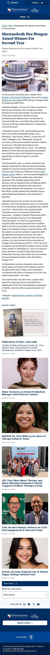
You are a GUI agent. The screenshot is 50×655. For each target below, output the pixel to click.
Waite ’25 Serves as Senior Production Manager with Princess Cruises (23, 393)
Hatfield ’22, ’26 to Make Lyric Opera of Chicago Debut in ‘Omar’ (24, 437)
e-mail (7, 649)
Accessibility (21, 637)
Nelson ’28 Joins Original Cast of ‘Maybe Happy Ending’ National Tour (25, 573)
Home (4, 26)
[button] (12, 2)
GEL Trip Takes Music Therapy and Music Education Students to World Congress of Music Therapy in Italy (22, 483)
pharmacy (30, 295)
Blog (10, 26)
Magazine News (18, 295)
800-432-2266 (19, 649)
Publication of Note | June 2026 (19, 342)
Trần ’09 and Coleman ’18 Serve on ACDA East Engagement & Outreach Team (25, 528)
